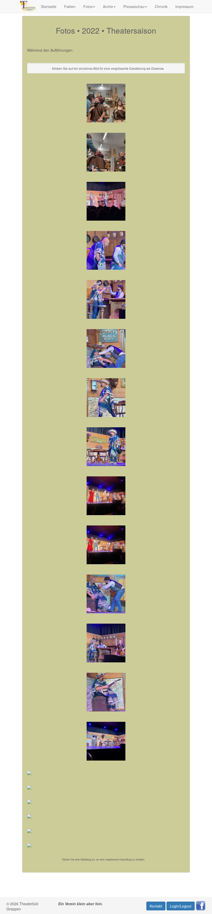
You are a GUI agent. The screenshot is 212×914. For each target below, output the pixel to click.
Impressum (184, 6)
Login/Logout (180, 906)
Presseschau (134, 6)
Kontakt (156, 906)
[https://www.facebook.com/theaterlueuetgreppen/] (201, 905)
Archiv (108, 6)
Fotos (88, 6)
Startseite (48, 6)
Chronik (161, 6)
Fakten (69, 6)
